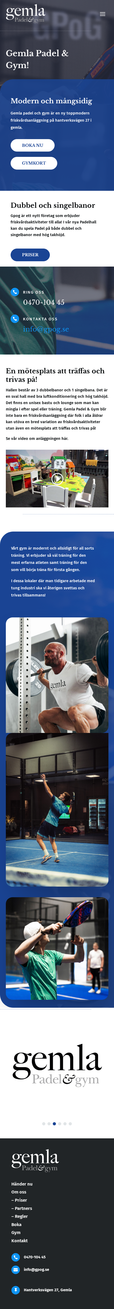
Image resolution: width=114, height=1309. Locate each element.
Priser (30, 254)
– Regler (19, 1216)
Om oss (18, 1192)
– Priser (19, 1200)
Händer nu (22, 1184)
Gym (15, 1232)
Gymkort (34, 163)
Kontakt (19, 1241)
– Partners (21, 1208)
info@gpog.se (46, 329)
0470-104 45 (35, 1257)
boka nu (32, 145)
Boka (16, 1224)
